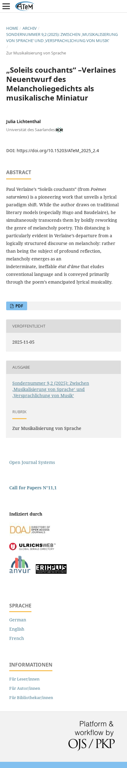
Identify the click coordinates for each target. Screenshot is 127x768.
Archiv (30, 28)
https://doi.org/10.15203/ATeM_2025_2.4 (58, 150)
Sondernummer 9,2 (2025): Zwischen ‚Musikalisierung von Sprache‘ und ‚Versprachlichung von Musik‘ (62, 37)
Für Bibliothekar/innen (31, 697)
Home (12, 28)
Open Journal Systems (32, 462)
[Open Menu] (6, 6)
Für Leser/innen (24, 679)
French (16, 638)
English (16, 629)
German (17, 620)
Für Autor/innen (24, 688)
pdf (18, 306)
